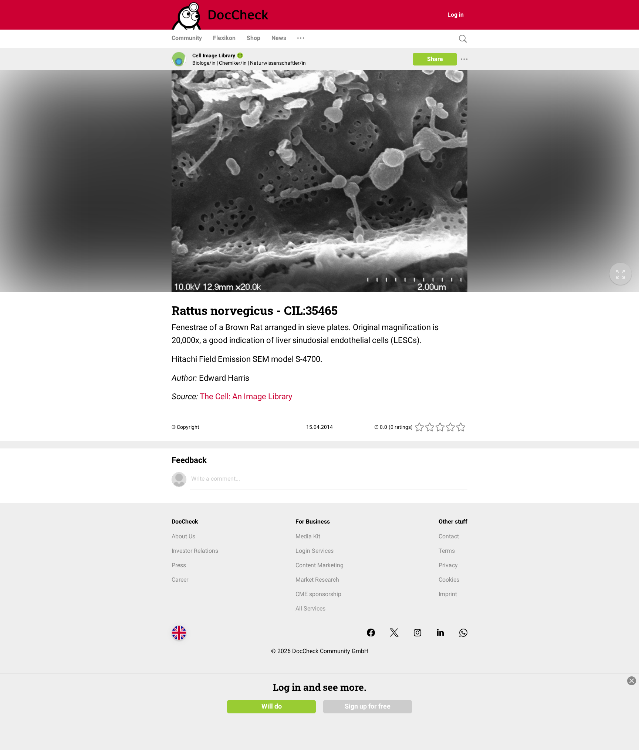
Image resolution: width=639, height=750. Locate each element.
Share (435, 59)
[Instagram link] (417, 633)
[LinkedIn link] (440, 633)
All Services (310, 608)
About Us (183, 536)
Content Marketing (319, 565)
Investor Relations (195, 550)
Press (179, 565)
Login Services (314, 550)
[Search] (461, 39)
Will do (271, 706)
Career (180, 579)
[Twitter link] (394, 633)
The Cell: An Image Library (246, 396)
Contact (449, 536)
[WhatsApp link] (463, 633)
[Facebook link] (371, 633)
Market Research (317, 579)
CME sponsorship (318, 594)
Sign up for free (367, 706)
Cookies (449, 579)
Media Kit (307, 536)
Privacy (448, 565)
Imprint (448, 594)
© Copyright (185, 427)
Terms (447, 550)
